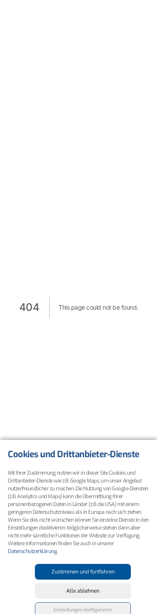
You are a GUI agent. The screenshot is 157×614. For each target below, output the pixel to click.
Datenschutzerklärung (32, 551)
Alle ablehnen (82, 590)
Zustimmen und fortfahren (83, 571)
